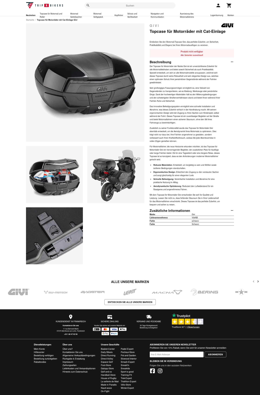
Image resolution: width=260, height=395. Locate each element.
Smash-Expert (127, 361)
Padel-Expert (127, 348)
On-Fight (105, 391)
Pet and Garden (128, 355)
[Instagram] (160, 371)
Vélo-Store (126, 384)
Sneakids (125, 368)
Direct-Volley (107, 358)
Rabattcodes (40, 361)
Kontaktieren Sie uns (71, 325)
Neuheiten (30, 15)
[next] (258, 281)
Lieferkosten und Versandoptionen (79, 368)
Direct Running (108, 355)
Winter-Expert (127, 387)
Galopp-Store (107, 368)
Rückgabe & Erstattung (74, 358)
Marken (230, 15)
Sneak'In (125, 365)
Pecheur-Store (128, 352)
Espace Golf (107, 361)
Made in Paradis (109, 384)
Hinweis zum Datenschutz (75, 371)
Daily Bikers (107, 352)
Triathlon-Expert (128, 381)
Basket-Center (108, 348)
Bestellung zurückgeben (149, 327)
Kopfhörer (119, 15)
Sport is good (127, 371)
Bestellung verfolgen (44, 355)
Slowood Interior (128, 358)
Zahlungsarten (70, 365)
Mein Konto (39, 348)
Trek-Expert (126, 378)
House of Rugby (108, 378)
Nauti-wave (106, 387)
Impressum (68, 361)
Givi (155, 25)
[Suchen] (88, 5)
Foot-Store (106, 365)
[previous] (254, 281)
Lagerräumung (216, 15)
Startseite (30, 19)
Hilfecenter (39, 352)
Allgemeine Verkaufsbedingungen (79, 355)
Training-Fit (126, 374)
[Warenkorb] (229, 5)
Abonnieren (215, 354)
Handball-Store (108, 374)
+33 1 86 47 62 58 (70, 334)
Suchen (130, 5)
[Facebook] (152, 371)
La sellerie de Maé (110, 381)
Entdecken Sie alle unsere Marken (130, 302)
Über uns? (68, 348)
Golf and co (106, 371)
